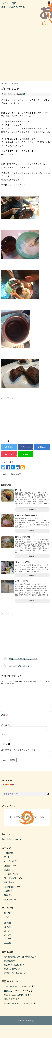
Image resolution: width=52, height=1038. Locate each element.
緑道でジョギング (12, 968)
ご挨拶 (7, 869)
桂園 (6, 995)
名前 (4, 715)
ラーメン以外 (10, 878)
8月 (7, 917)
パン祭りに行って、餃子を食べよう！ (21, 957)
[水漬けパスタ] (7, 586)
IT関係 (7, 852)
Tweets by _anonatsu (11, 839)
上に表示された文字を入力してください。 (20, 749)
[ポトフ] (7, 495)
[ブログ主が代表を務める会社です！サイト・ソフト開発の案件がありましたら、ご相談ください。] (27, 825)
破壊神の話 (9, 1003)
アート (7, 857)
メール (5, 724)
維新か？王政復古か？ (14, 965)
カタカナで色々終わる (19, 665)
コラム (7, 865)
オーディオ (9, 861)
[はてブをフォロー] (13, 467)
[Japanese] (3, 785)
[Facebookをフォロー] (8, 467)
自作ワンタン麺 (22, 536)
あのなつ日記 (8, 3)
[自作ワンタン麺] (7, 542)
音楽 (6, 895)
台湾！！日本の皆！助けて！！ (23, 658)
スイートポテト (22, 562)
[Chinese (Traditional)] (13, 785)
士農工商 (8, 986)
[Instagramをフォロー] (18, 467)
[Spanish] (8, 785)
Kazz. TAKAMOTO (13, 474)
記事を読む (32, 509)
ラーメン (8, 874)
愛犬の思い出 (10, 961)
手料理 (22, 94)
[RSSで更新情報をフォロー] (22, 467)
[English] (5, 785)
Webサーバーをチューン (15, 972)
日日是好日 (9, 886)
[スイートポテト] (7, 567)
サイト (4, 734)
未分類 (7, 890)
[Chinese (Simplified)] (10, 785)
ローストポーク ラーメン (27, 515)
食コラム (8, 899)
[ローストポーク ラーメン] (7, 520)
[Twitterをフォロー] (3, 467)
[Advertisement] (26, 53)
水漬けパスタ (21, 581)
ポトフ (18, 490)
